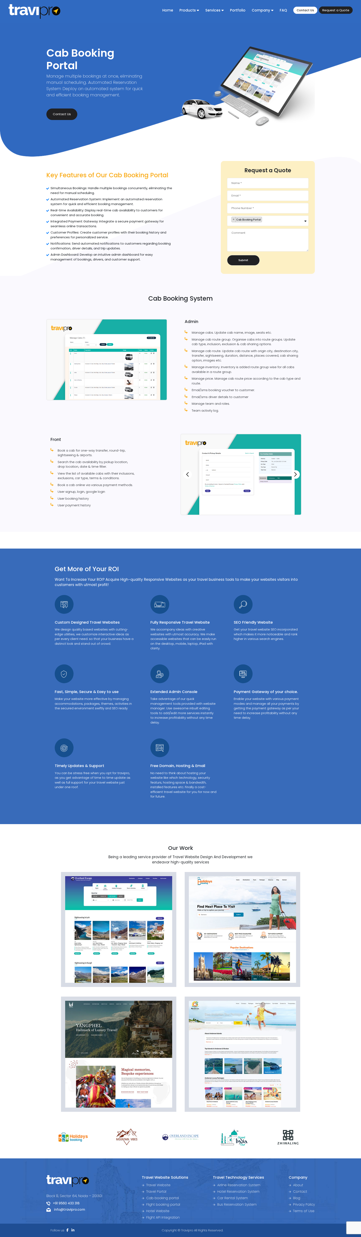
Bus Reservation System (236, 1204)
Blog (296, 1198)
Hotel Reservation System (237, 1191)
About (297, 1185)
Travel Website (157, 1185)
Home (167, 10)
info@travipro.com (68, 1209)
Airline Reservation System (238, 1185)
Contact (299, 1191)
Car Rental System (232, 1198)
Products (187, 10)
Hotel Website (157, 1211)
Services (212, 10)
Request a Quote (335, 10)
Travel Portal (155, 1191)
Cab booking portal (162, 1198)
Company (261, 10)
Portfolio (237, 10)
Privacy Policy (303, 1204)
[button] (185, 474)
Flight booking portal (162, 1204)
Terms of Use (303, 1211)
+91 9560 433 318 (65, 1203)
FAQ (283, 10)
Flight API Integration (162, 1217)
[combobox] (268, 221)
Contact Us (305, 10)
